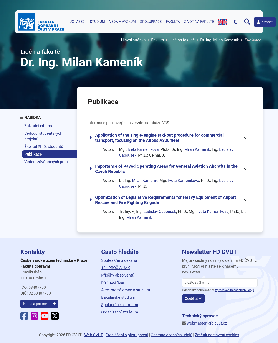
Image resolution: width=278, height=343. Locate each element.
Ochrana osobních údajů (171, 335)
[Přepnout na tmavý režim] (235, 22)
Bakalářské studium (118, 297)
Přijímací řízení (113, 282)
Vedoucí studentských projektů (43, 136)
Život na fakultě (199, 22)
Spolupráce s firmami (119, 304)
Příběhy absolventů (117, 275)
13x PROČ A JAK (115, 267)
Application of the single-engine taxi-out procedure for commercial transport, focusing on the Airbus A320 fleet (159, 138)
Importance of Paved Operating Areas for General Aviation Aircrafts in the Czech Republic (166, 169)
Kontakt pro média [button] (37, 304)
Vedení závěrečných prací (46, 161)
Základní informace (41, 125)
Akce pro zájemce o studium (125, 290)
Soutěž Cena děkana (119, 260)
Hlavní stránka (133, 40)
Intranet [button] (267, 22)
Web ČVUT (93, 335)
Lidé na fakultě (182, 40)
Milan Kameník (197, 149)
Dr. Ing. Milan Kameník (219, 40)
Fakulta (173, 22)
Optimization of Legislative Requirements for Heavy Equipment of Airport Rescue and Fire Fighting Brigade (165, 200)
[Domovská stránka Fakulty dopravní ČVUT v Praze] (41, 22)
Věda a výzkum (122, 22)
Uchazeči (78, 22)
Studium (97, 22)
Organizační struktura (119, 312)
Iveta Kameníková (143, 149)
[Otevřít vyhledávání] (247, 22)
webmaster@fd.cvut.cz (207, 323)
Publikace (33, 154)
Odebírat (191, 299)
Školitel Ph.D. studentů (43, 146)
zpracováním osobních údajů (234, 290)
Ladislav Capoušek (160, 211)
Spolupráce (151, 22)
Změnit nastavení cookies (217, 335)
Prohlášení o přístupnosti (127, 335)
